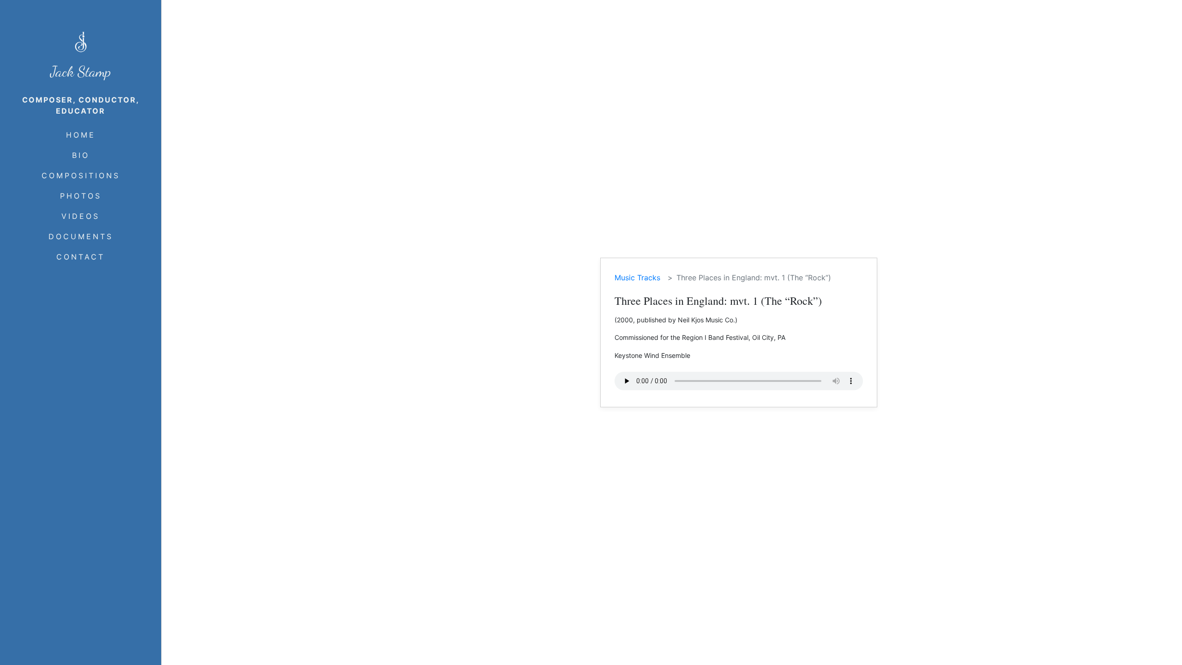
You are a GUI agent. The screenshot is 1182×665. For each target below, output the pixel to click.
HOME (81, 134)
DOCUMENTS (80, 236)
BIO (81, 155)
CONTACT (80, 256)
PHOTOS (81, 195)
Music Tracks (637, 277)
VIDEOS (80, 216)
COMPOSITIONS (81, 175)
